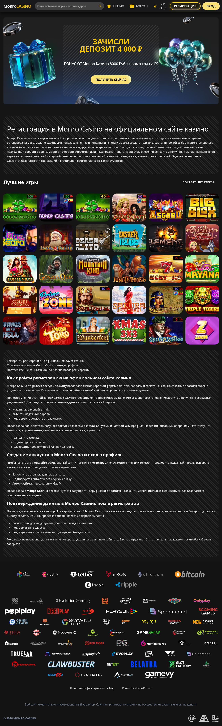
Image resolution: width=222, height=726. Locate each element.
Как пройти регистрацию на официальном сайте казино (45, 361)
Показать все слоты (198, 182)
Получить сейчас (111, 79)
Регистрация (185, 6)
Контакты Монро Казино (137, 688)
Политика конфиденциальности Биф (92, 688)
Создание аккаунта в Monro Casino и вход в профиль (43, 365)
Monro (17, 6)
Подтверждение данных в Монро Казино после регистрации (48, 370)
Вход (211, 6)
